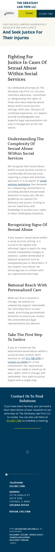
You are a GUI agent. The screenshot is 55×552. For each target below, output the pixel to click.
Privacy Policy (36, 534)
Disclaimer (14, 534)
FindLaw (25, 540)
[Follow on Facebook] (11, 519)
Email (29, 13)
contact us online (18, 362)
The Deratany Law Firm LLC (27, 529)
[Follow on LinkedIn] (17, 519)
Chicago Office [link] (19, 505)
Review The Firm (20, 511)
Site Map (24, 534)
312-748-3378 (33, 358)
